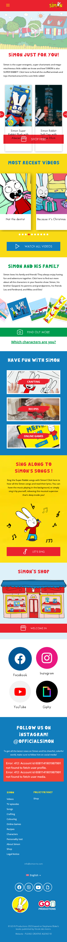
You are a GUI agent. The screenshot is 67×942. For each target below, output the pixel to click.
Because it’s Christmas (17, 219)
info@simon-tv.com (33, 863)
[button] (19, 234)
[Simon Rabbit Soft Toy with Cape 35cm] (48, 105)
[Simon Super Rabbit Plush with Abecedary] (18, 105)
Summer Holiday (53, 219)
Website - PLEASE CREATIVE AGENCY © (33, 933)
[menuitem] (33, 875)
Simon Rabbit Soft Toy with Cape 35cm (49, 134)
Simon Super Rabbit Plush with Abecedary (18, 134)
